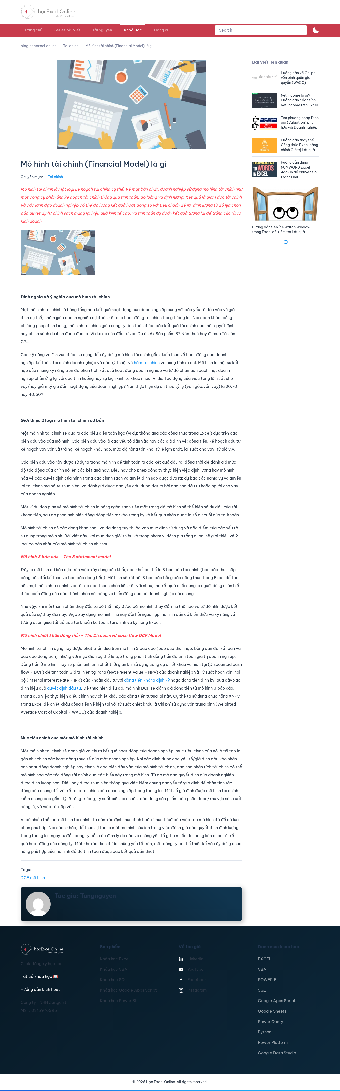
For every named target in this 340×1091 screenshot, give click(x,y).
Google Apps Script (277, 1000)
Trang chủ (33, 30)
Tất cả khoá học (39, 976)
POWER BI (268, 979)
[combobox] (261, 30)
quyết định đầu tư (64, 688)
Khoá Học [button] (133, 30)
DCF (25, 877)
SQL (262, 990)
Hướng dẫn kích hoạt (40, 989)
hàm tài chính (147, 362)
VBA (262, 969)
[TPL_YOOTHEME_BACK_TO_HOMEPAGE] (52, 12)
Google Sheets (272, 1011)
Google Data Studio (277, 1052)
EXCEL (264, 958)
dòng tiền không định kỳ (147, 680)
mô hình (37, 877)
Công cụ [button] (161, 30)
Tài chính (55, 177)
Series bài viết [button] (67, 30)
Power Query (270, 1021)
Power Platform (273, 1042)
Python (264, 1032)
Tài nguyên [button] (102, 30)
